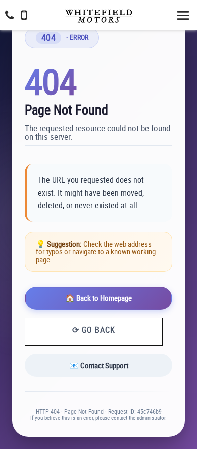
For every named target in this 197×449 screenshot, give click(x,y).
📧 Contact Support (98, 365)
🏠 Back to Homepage (98, 298)
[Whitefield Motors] (98, 13)
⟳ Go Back (93, 329)
